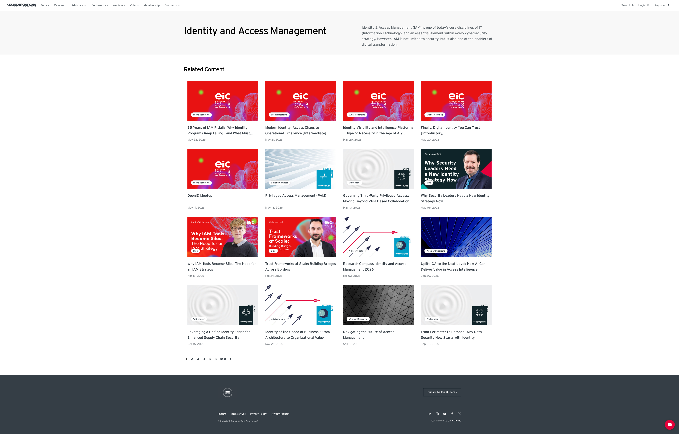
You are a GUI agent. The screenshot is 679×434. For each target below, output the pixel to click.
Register (660, 5)
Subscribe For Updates (442, 392)
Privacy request (280, 414)
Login (642, 5)
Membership (152, 5)
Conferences (99, 5)
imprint (222, 414)
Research (60, 5)
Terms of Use (238, 414)
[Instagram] (437, 413)
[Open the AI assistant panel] (670, 425)
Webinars (119, 5)
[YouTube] (444, 413)
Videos (134, 5)
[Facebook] (452, 413)
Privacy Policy (258, 414)
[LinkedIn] (429, 413)
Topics (45, 5)
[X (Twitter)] (459, 413)
